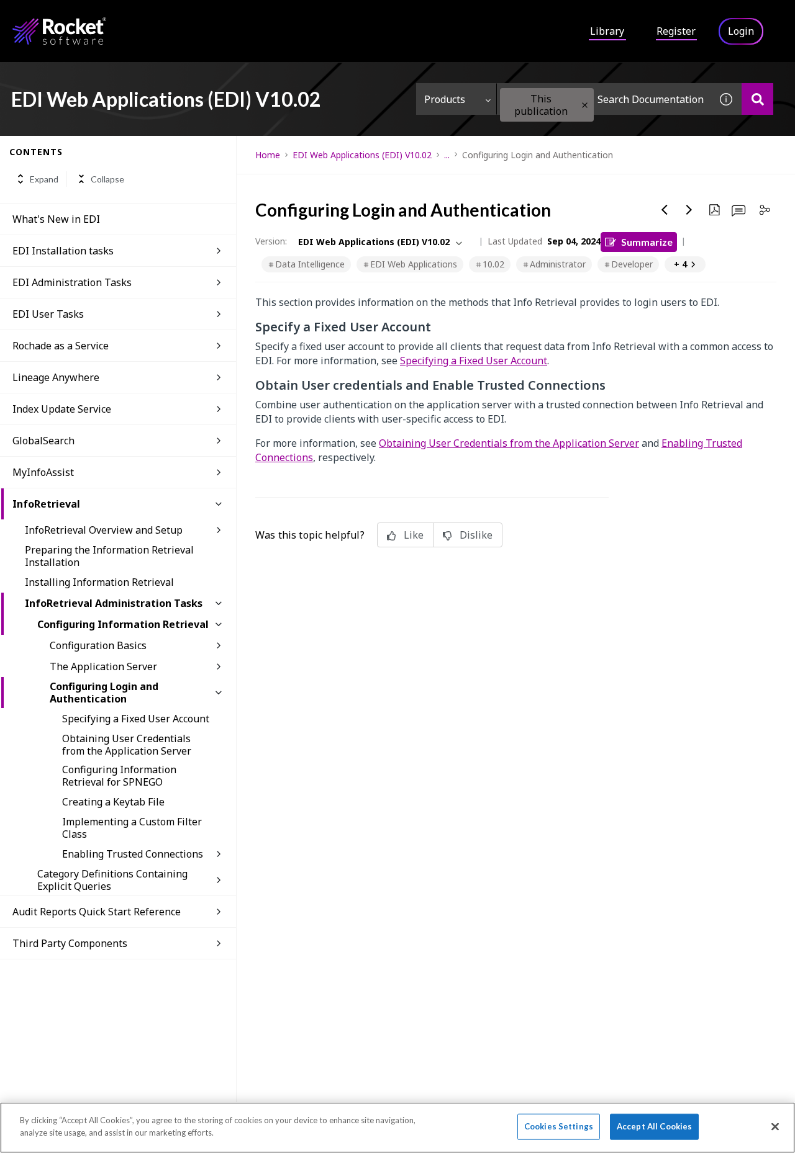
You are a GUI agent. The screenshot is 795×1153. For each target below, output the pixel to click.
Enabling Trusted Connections (132, 854)
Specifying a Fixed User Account (135, 718)
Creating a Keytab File (113, 802)
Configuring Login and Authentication (104, 692)
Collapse (107, 179)
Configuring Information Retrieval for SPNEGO (119, 775)
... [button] (447, 155)
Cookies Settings (558, 1126)
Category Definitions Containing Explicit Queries (112, 880)
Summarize (647, 242)
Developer (632, 264)
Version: (271, 241)
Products (444, 99)
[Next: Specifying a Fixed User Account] (689, 209)
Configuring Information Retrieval (123, 624)
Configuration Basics (98, 645)
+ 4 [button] (680, 264)
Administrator (558, 264)
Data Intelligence (310, 264)
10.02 (493, 264)
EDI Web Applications (413, 264)
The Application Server (103, 666)
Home (267, 155)
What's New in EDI (56, 219)
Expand (44, 179)
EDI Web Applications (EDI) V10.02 (362, 155)
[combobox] (604, 99)
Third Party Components (69, 943)
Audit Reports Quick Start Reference (96, 911)
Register (676, 31)
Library (607, 31)
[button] (584, 105)
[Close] (775, 1126)
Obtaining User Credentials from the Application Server (126, 744)
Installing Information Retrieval (99, 582)
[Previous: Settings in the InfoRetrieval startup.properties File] (664, 209)
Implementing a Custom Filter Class (132, 827)
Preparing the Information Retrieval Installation (109, 556)
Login (741, 31)
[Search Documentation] (757, 99)
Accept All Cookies (654, 1126)
